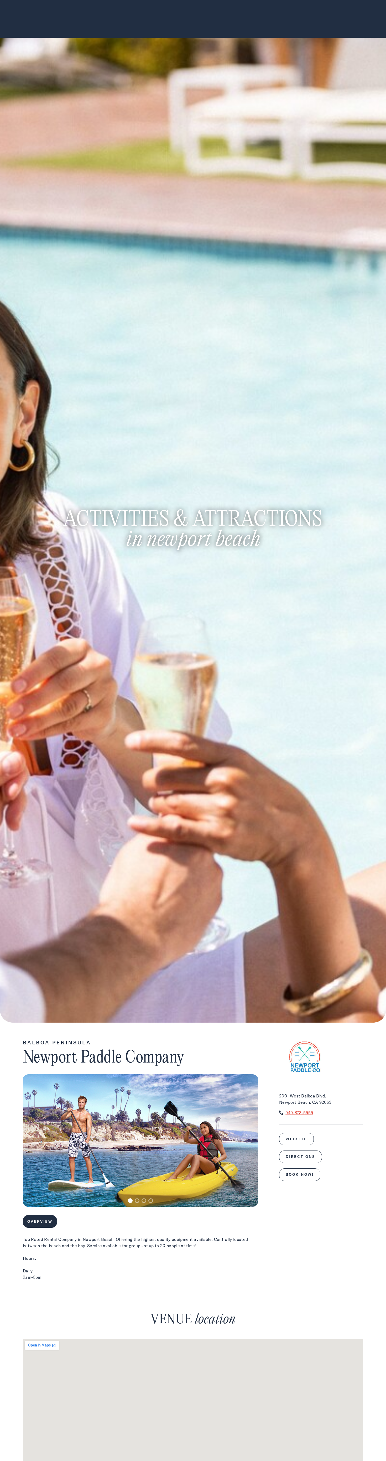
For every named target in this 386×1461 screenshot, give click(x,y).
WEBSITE (296, 1139)
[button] (130, 1200)
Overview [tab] (40, 1221)
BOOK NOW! (300, 1174)
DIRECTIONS (300, 1156)
